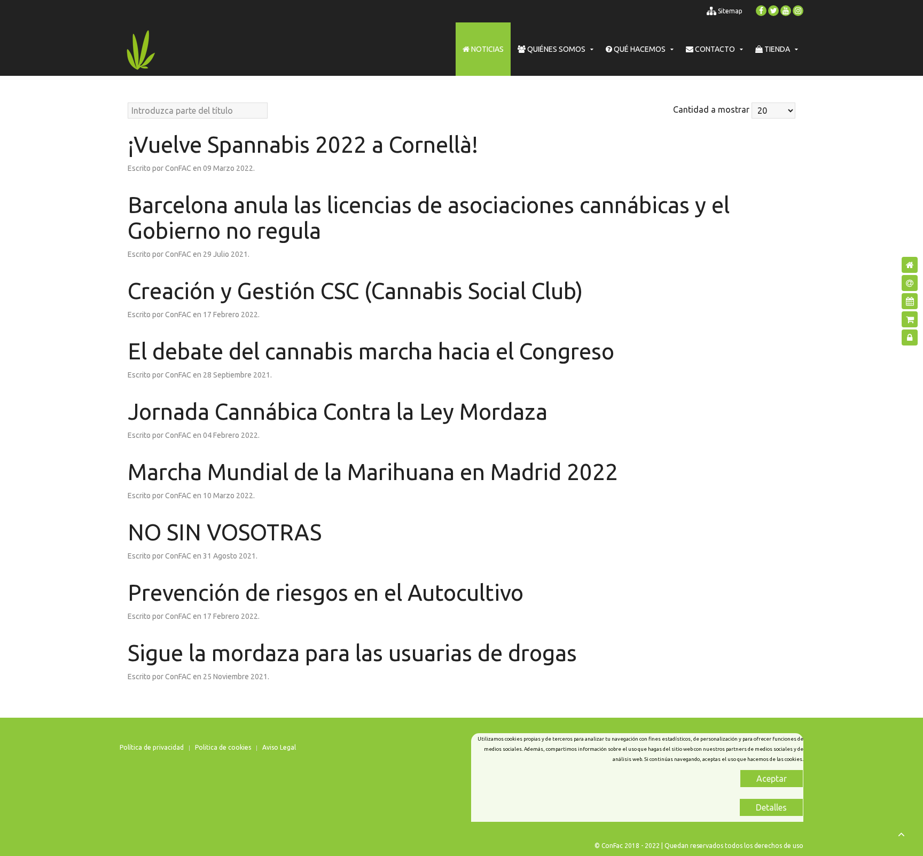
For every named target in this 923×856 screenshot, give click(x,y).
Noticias (487, 49)
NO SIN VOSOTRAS (225, 532)
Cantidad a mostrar (711, 109)
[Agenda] (910, 301)
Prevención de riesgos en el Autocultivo (325, 592)
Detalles (771, 807)
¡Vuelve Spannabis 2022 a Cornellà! (303, 144)
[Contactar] (910, 283)
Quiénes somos (555, 49)
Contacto (714, 49)
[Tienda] (910, 319)
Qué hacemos (639, 49)
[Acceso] (910, 337)
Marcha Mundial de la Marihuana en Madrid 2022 (373, 471)
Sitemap (729, 10)
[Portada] (910, 265)
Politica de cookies (223, 747)
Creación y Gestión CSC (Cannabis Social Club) (355, 290)
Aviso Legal (279, 747)
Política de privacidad (152, 747)
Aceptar (771, 778)
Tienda (776, 49)
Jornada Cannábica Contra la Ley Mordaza (337, 411)
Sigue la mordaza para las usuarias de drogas (352, 652)
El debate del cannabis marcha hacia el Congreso (371, 351)
